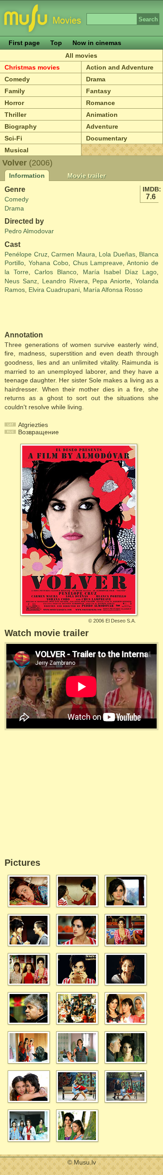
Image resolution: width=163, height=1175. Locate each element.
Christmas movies (32, 67)
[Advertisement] (57, 312)
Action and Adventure (119, 67)
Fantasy (98, 91)
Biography (21, 126)
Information (27, 175)
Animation (102, 114)
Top (56, 42)
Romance (100, 102)
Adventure (102, 126)
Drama (95, 79)
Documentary (106, 138)
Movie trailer (86, 175)
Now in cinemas (96, 42)
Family (15, 91)
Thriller (15, 114)
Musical (17, 150)
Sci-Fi (13, 138)
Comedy (17, 79)
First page (24, 42)
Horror (14, 102)
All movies (81, 55)
